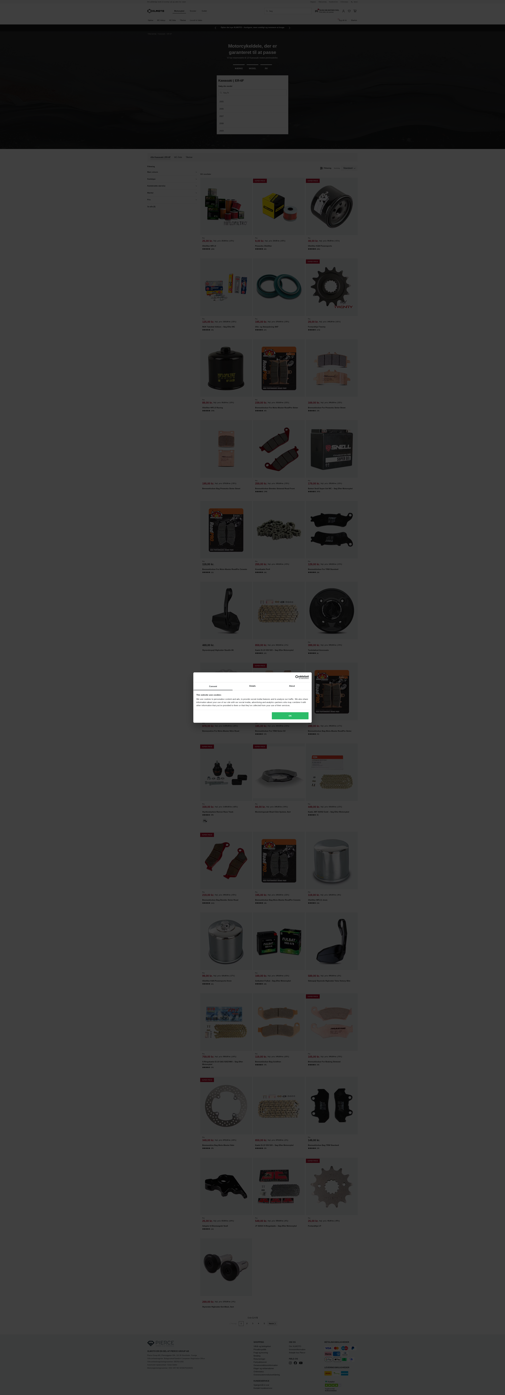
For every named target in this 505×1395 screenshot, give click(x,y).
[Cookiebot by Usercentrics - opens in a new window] (297, 677)
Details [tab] (252, 686)
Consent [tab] (213, 686)
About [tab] (292, 686)
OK (290, 716)
